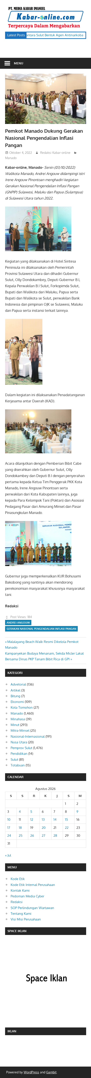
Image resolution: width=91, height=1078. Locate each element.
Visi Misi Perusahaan (26, 919)
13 (43, 819)
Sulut (14, 759)
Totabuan (18, 765)
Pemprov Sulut (21, 748)
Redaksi (17, 902)
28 (55, 835)
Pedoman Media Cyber (27, 896)
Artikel (15, 690)
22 (66, 828)
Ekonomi (17, 702)
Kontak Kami (20, 890)
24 (9, 835)
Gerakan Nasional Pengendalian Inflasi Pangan (41, 628)
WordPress (31, 1072)
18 (20, 828)
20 (44, 828)
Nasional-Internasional (28, 736)
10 (8, 819)
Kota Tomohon (22, 707)
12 (31, 819)
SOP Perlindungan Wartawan (32, 908)
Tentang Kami (21, 913)
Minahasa (18, 719)
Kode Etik (18, 879)
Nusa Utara (19, 742)
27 (43, 835)
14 (55, 819)
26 (32, 835)
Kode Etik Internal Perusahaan (33, 885)
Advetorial (18, 684)
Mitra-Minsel (20, 730)
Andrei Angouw (18, 622)
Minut (15, 725)
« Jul (8, 855)
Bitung (15, 696)
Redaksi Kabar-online (55, 152)
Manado (11, 158)
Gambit (51, 1072)
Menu (18, 63)
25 (21, 835)
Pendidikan (19, 753)
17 (8, 828)
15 (66, 819)
